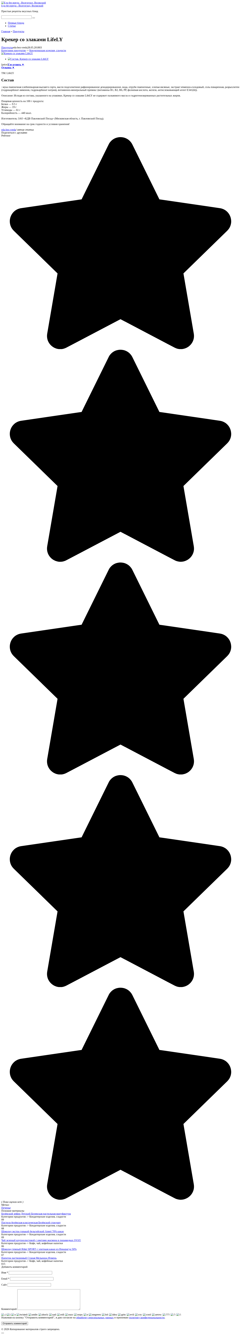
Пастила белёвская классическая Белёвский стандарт (31, 1222)
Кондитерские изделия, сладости (47, 50)
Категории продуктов (13, 50)
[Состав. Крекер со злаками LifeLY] (28, 59)
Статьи (12, 25)
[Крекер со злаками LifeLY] (17, 53)
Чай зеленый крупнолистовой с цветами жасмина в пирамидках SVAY (41, 1240)
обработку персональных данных (95, 1317)
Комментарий (9, 1309)
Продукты (7, 47)
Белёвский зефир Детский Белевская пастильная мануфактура (36, 1213)
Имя (4, 1272)
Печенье (6, 1207)
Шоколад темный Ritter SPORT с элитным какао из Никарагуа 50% (39, 1249)
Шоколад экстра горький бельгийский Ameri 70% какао (32, 1231)
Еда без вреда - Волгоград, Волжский (22, 5)
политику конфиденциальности (147, 1317)
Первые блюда (16, 22)
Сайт (4, 1284)
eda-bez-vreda (8, 129)
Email (5, 1278)
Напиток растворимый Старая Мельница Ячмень (29, 1258)
